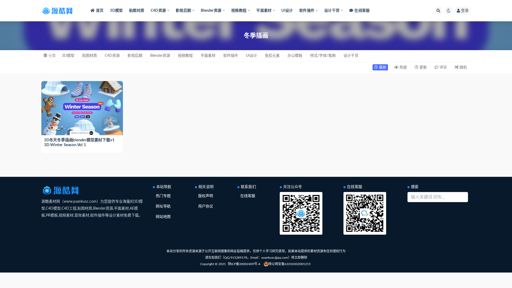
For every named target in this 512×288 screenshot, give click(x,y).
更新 (422, 67)
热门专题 (163, 196)
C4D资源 (112, 56)
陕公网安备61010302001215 (290, 264)
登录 (465, 11)
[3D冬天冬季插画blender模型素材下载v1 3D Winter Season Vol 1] (82, 108)
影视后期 (134, 56)
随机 (462, 67)
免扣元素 (272, 56)
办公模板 (294, 56)
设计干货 (350, 56)
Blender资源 (160, 56)
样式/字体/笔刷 (323, 56)
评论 (442, 67)
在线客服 (362, 11)
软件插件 (230, 56)
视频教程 (185, 56)
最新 (382, 67)
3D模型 (116, 11)
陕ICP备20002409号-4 (244, 264)
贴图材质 (136, 11)
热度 (402, 67)
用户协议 (205, 206)
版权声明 (205, 196)
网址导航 (163, 206)
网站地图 (163, 217)
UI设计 (287, 11)
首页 (99, 11)
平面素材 (208, 56)
